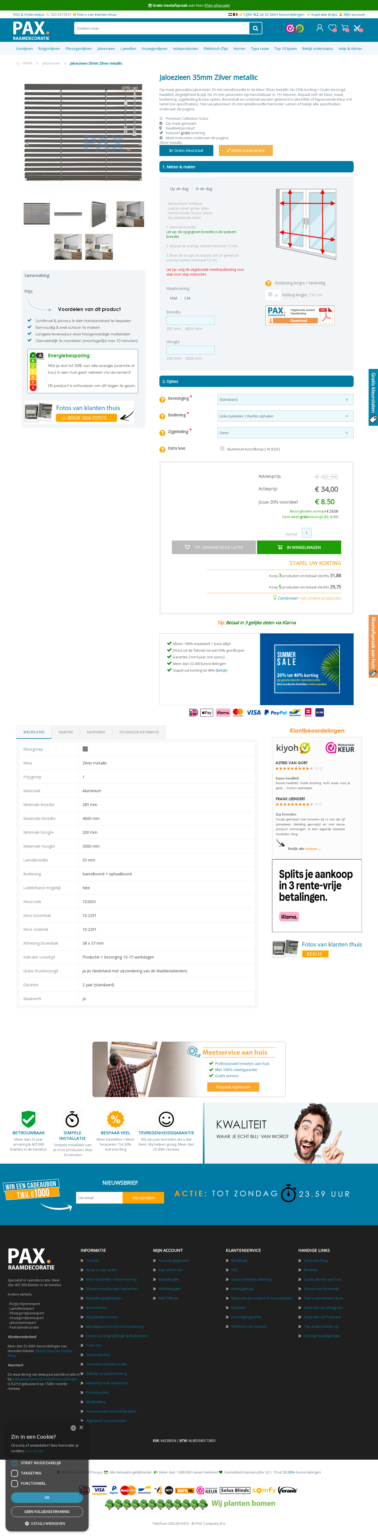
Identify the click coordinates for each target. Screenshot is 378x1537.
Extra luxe (176, 448)
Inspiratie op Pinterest (322, 1316)
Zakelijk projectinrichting (106, 1373)
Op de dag (179, 188)
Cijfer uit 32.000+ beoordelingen (274, 14)
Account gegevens (174, 1260)
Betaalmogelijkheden (104, 1298)
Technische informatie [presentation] (139, 732)
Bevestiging (179, 398)
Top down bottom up (321, 1326)
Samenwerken (98, 1354)
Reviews (311, 1269)
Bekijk (222, 670)
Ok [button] (47, 1497)
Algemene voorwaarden (106, 1420)
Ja (276, 294)
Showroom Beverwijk (321, 1288)
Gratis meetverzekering (251, 1279)
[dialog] (47, 1476)
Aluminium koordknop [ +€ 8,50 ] (253, 449)
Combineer (288, 598)
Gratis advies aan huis (323, 1279)
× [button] (81, 1428)
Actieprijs (268, 489)
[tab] (34, 732)
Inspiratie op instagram (323, 1307)
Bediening (177, 414)
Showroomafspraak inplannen (112, 1288)
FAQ (234, 1269)
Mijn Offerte (168, 1298)
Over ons (94, 1345)
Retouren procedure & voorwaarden (262, 1298)
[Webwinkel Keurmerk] (290, 31)
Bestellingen (169, 1279)
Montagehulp (242, 1288)
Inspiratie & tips (324, 14)
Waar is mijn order (101, 1269)
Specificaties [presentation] (34, 732)
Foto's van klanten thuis (97, 14)
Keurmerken (96, 1307)
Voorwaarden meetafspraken (111, 1411)
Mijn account (354, 14)
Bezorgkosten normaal (314, 511)
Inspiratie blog (316, 1260)
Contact (92, 1260)
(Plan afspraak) (217, 5)
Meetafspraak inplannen (107, 1382)
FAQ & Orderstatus (29, 14)
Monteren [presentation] (96, 732)
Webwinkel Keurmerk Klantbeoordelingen (44, 1379)
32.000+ (289, 1472)
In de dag (204, 188)
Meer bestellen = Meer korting (111, 1279)
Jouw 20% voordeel (278, 502)
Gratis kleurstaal (188, 150)
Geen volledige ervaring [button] (46, 1511)
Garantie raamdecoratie (106, 1364)
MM (173, 298)
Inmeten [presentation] (66, 732)
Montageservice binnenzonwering (115, 1326)
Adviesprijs (269, 476)
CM (187, 298)
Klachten (238, 1307)
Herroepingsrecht (246, 1316)
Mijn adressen (171, 1269)
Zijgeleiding (178, 431)
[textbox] (162, 28)
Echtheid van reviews (249, 1326)
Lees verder (34, 1451)
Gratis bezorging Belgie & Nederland (116, 1335)
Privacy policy (97, 1392)
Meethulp (239, 1260)
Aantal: (292, 534)
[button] (47, 1523)
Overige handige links (322, 1335)
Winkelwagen (344, 28)
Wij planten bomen (102, 1316)
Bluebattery (96, 1401)
